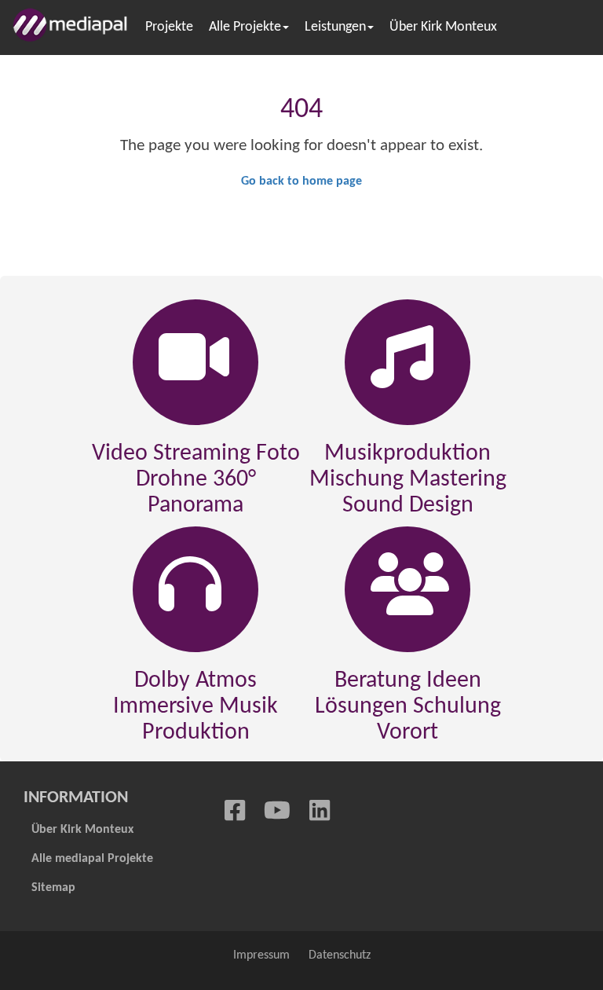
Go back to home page (301, 181)
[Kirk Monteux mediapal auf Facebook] (235, 813)
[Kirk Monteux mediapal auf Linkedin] (320, 813)
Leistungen (335, 27)
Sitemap (53, 888)
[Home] (74, 25)
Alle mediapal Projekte (92, 858)
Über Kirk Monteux (443, 27)
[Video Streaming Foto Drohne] (194, 364)
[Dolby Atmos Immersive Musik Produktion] (190, 591)
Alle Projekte (245, 27)
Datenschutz (340, 955)
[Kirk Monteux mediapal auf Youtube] (277, 813)
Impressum (261, 955)
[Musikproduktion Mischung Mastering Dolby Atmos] (402, 364)
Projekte (169, 27)
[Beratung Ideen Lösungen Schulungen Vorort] (410, 591)
